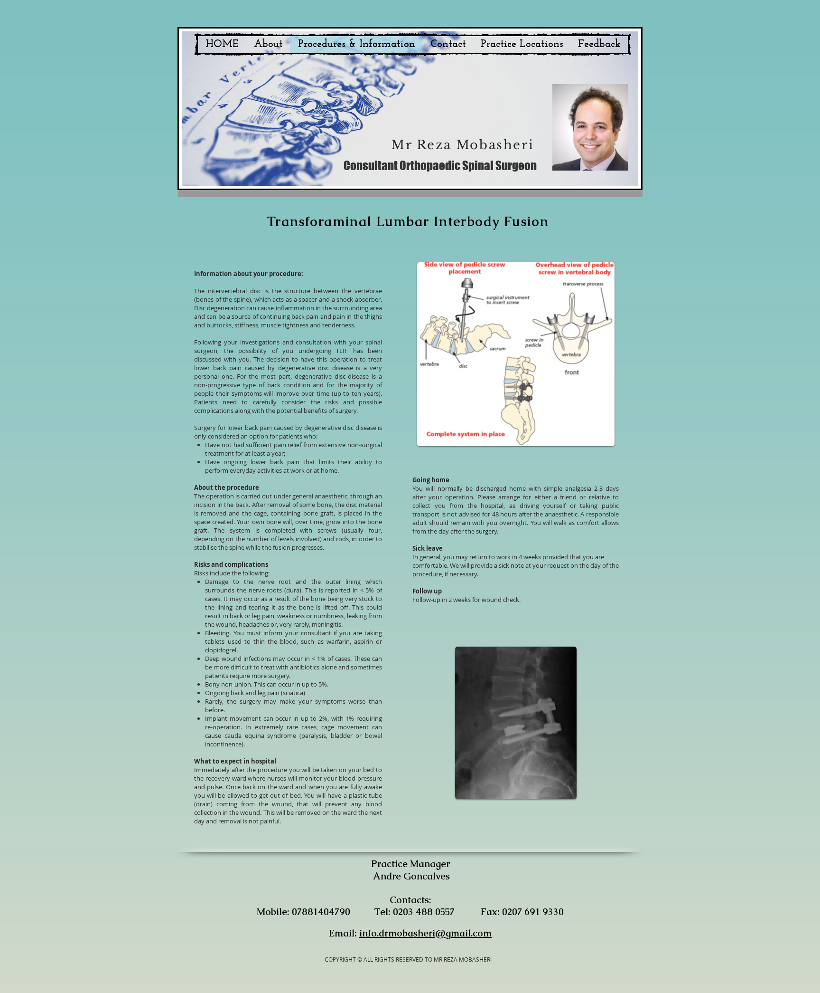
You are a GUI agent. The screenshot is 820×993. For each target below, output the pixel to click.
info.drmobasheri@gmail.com (425, 933)
